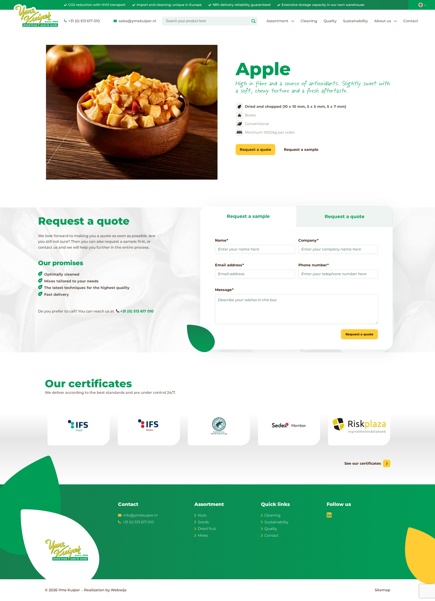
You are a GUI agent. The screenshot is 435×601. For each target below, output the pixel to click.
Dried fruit (207, 528)
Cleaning (309, 21)
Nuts (202, 515)
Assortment (277, 21)
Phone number (313, 265)
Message (224, 290)
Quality (330, 21)
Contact (410, 21)
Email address (229, 265)
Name (221, 240)
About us (382, 21)
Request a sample (301, 149)
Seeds (203, 522)
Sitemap (382, 590)
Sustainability (355, 21)
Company (308, 240)
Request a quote (255, 149)
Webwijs (118, 590)
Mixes (203, 535)
